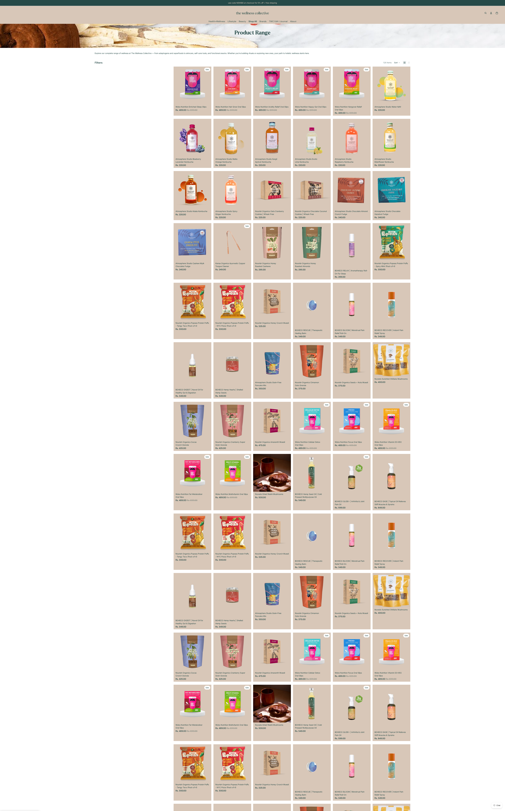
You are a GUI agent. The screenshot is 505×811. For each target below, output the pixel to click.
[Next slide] (207, 85)
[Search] (485, 13)
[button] (397, 63)
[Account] (491, 13)
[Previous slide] (177, 85)
